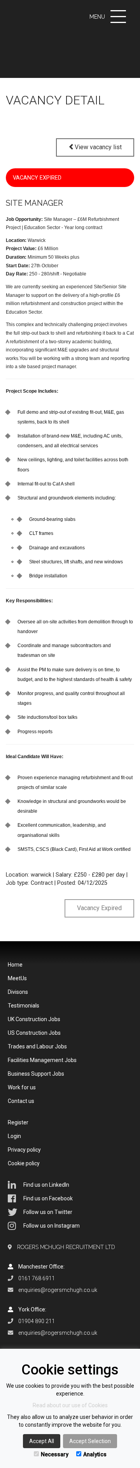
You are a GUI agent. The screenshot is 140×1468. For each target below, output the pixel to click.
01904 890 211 (36, 1321)
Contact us (21, 1101)
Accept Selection (90, 1441)
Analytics (95, 1454)
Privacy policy (24, 1150)
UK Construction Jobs (34, 1019)
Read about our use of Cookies (70, 1405)
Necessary (54, 1454)
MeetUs (17, 978)
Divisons (18, 992)
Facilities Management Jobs (42, 1060)
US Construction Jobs (34, 1033)
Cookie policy (24, 1163)
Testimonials (23, 1005)
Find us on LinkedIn (46, 1185)
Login (14, 1136)
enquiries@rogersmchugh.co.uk (57, 1290)
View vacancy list (98, 147)
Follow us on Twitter (47, 1212)
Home (15, 965)
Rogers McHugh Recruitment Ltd (66, 1247)
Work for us (22, 1087)
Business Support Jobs (36, 1074)
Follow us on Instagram (51, 1226)
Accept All (41, 1441)
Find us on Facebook (48, 1198)
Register (18, 1122)
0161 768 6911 (36, 1278)
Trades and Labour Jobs (37, 1046)
